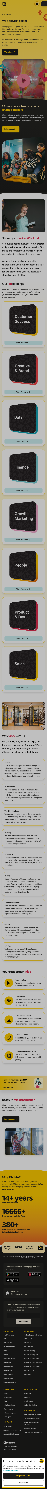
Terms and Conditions (10, 1470)
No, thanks (23, 1483)
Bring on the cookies (23, 1476)
